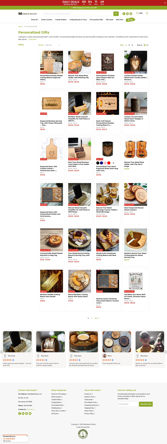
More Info (119, 19)
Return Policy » (89, 411)
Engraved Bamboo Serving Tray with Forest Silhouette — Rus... (51, 123)
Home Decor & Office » (58, 411)
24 (126, 45)
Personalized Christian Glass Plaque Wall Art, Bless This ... (105, 78)
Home (20, 26)
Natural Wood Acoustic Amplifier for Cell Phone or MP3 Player (79, 210)
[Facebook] (124, 13)
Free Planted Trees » (91, 402)
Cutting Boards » (56, 402)
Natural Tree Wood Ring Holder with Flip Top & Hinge (134, 164)
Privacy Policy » (89, 413)
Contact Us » (88, 394)
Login (141, 13)
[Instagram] (131, 13)
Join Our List (146, 404)
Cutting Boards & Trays (78, 19)
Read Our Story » (90, 397)
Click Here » (31, 409)
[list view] (147, 45)
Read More (33, 39)
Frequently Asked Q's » (91, 405)
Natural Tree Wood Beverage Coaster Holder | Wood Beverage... (107, 210)
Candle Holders (61, 19)
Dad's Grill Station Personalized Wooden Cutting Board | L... (105, 123)
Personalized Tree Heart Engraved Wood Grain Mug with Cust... (107, 168)
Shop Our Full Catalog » (58, 394)
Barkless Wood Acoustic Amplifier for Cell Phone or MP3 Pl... (79, 119)
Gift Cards (109, 19)
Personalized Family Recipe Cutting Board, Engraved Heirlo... (51, 78)
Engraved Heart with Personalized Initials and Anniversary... (50, 214)
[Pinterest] (127, 13)
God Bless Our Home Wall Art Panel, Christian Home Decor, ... (135, 296)
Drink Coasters (46, 19)
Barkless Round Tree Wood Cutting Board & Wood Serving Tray (135, 255)
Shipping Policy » (89, 408)
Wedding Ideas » (56, 408)
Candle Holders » (56, 399)
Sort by (41, 45)
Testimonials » (88, 399)
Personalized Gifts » (57, 405)
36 (129, 45)
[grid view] (144, 45)
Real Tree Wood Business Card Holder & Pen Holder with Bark (78, 164)
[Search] (116, 13)
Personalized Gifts (96, 19)
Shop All (34, 19)
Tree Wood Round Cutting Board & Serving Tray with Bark (78, 255)
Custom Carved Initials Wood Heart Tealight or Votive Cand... (133, 119)
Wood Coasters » (56, 397)
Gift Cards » (55, 413)
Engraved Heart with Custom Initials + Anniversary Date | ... (48, 168)
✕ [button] (27, 436)
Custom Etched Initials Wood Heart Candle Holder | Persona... (135, 78)
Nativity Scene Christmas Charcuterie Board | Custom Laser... (107, 301)
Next (96, 318)
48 (132, 45)
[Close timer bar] (165, 3)
